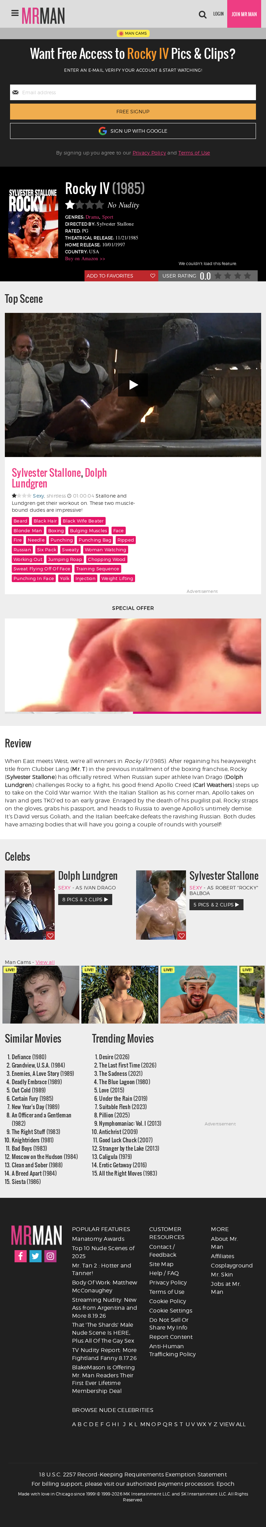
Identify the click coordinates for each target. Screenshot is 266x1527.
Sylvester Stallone (46, 473)
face (118, 530)
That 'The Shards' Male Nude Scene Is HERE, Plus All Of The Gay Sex (103, 1333)
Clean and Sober (37, 1165)
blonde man (28, 530)
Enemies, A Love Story (43, 1073)
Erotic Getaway (123, 1165)
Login (218, 14)
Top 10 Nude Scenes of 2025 (103, 1252)
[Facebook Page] (21, 1256)
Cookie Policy (167, 1301)
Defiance (29, 1057)
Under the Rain (123, 1098)
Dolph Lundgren (88, 876)
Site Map (161, 1264)
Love (111, 1090)
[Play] (133, 385)
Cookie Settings (170, 1310)
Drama (92, 216)
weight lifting (117, 578)
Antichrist (118, 1131)
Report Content (171, 1337)
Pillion (114, 1115)
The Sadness (121, 1073)
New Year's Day (36, 1107)
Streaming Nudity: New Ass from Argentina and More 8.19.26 (105, 1308)
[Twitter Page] (35, 1256)
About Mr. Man (224, 1243)
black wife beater (83, 521)
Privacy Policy (149, 153)
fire (18, 540)
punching (62, 540)
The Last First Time (128, 1065)
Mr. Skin (222, 1274)
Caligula (115, 1156)
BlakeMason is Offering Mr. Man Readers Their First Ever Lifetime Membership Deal (103, 1379)
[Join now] (244, 14)
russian (22, 549)
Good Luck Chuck (126, 1140)
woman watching (105, 549)
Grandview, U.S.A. (38, 1065)
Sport (107, 216)
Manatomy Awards (98, 1239)
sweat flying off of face (42, 568)
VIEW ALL (222, 1424)
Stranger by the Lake (129, 1148)
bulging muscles (88, 530)
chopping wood (106, 559)
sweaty (70, 549)
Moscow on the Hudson (45, 1156)
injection (86, 578)
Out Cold (29, 1090)
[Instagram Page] (50, 1256)
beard (20, 521)
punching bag (95, 540)
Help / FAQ (164, 1273)
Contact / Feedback (162, 1251)
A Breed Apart (34, 1173)
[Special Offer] (133, 666)
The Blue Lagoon (124, 1082)
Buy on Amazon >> (85, 258)
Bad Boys (29, 1148)
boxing (56, 530)
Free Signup (132, 111)
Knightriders (33, 1140)
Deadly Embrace (37, 1082)
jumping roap (65, 559)
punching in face (34, 578)
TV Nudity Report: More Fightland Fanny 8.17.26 (104, 1354)
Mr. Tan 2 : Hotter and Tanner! (102, 1269)
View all (45, 962)
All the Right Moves (128, 1173)
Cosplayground (232, 1265)
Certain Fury (33, 1098)
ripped (125, 540)
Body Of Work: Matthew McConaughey (104, 1286)
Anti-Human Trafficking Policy (172, 1350)
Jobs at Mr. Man (226, 1288)
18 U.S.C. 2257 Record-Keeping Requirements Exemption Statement (133, 1474)
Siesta (26, 1181)
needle (36, 540)
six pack (46, 549)
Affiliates (222, 1256)
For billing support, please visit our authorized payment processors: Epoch (133, 1484)
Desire (114, 1057)
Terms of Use (194, 153)
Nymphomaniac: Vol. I (130, 1123)
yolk (64, 578)
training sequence (97, 568)
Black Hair (45, 521)
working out (28, 559)
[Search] (202, 14)
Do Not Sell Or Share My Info (169, 1324)
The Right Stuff (36, 1131)
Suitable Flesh (123, 1107)
